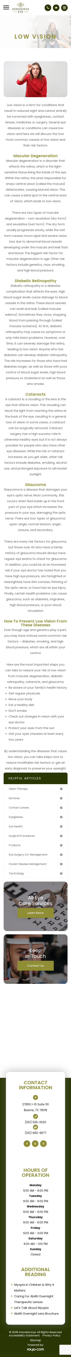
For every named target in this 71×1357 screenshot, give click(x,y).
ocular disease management (28, 864)
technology (16, 873)
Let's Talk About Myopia (31, 1308)
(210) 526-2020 (35, 1122)
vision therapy (18, 789)
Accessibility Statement (24, 1335)
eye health (16, 826)
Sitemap (35, 1340)
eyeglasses (16, 817)
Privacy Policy (51, 1335)
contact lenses (19, 808)
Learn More (35, 913)
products (14, 845)
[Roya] (35, 1349)
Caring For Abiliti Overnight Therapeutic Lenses (33, 1299)
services (14, 798)
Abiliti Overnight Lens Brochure (36, 1313)
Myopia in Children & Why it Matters (34, 1288)
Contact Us (35, 966)
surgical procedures (22, 836)
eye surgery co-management (28, 855)
